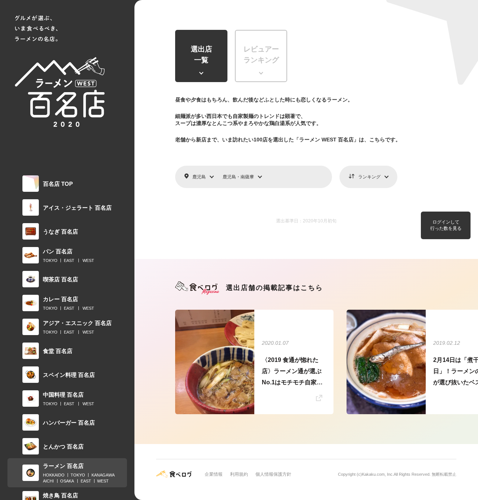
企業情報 (214, 474)
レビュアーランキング (261, 54)
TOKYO (50, 260)
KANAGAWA (103, 475)
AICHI (48, 481)
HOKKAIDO (54, 475)
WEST (88, 260)
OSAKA (67, 481)
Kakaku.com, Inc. (378, 474)
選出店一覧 (201, 54)
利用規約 (239, 474)
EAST (69, 260)
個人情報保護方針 (273, 474)
